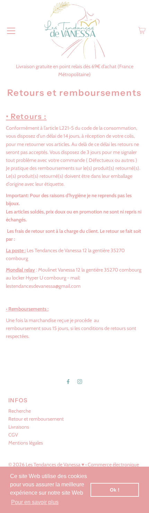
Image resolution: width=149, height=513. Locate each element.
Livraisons (18, 427)
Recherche (19, 411)
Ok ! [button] (115, 490)
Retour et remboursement (36, 419)
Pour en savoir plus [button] (35, 502)
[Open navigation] (11, 30)
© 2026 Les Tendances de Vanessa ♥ (46, 464)
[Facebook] (68, 381)
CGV (13, 435)
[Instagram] (79, 381)
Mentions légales (25, 443)
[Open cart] (142, 30)
